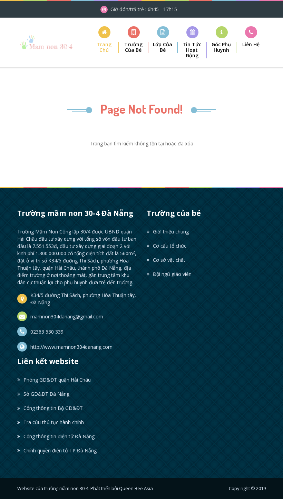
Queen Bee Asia (136, 488)
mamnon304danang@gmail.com (66, 316)
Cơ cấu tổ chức (169, 245)
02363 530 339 (47, 331)
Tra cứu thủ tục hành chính (53, 422)
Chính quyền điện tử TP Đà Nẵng (60, 450)
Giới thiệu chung (171, 231)
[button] (133, 39)
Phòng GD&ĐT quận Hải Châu (57, 379)
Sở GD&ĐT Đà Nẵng (46, 394)
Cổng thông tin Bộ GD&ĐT (53, 408)
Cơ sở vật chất (169, 260)
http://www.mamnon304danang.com (71, 347)
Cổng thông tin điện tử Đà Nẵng (59, 436)
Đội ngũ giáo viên (172, 274)
